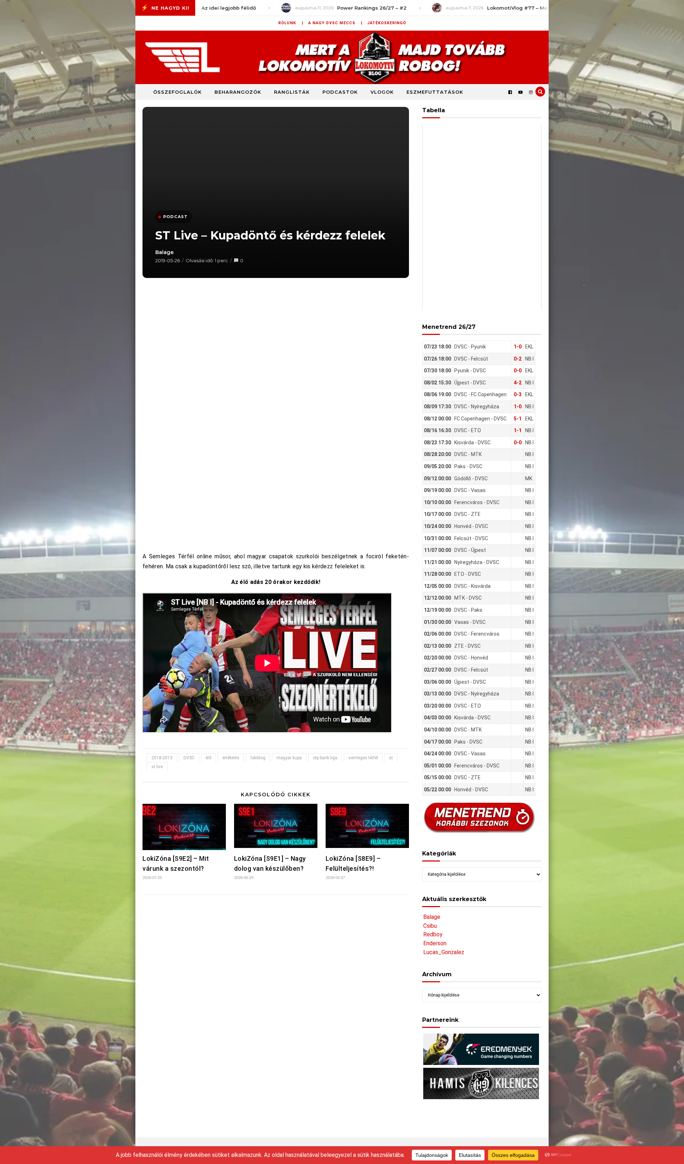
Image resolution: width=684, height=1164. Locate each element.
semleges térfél (363, 757)
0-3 (518, 394)
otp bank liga (325, 757)
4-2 (518, 383)
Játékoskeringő (386, 23)
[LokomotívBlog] (342, 57)
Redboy (432, 934)
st (391, 757)
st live (157, 766)
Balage (164, 252)
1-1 (518, 430)
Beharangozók (237, 92)
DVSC (189, 757)
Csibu (430, 925)
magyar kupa (289, 757)
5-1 (518, 418)
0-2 (518, 359)
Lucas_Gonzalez (443, 952)
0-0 (518, 370)
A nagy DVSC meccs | (335, 23)
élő (208, 757)
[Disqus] (275, 994)
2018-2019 (161, 757)
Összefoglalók (177, 92)
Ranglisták (292, 92)
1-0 (518, 347)
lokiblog (257, 757)
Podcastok (340, 92)
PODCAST (175, 216)
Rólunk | (290, 23)
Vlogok (382, 92)
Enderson (434, 943)
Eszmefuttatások (434, 92)
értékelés (230, 757)
